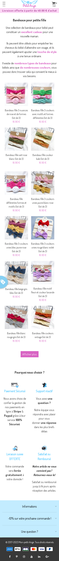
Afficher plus (29, 354)
